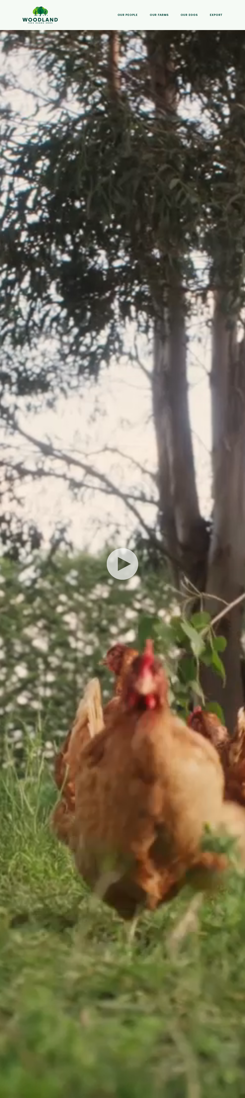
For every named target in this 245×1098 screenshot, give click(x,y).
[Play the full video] (122, 564)
